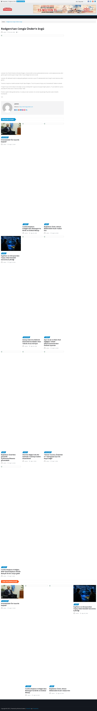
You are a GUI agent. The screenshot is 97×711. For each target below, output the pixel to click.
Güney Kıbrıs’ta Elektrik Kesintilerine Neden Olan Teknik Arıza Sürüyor (31, 341)
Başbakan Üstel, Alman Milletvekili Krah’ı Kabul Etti (53, 228)
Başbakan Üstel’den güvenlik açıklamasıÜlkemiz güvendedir (8, 457)
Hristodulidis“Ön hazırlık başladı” (10, 141)
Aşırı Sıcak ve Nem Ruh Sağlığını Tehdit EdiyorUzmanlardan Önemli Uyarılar (52, 342)
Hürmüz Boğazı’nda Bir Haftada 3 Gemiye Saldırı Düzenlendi (31, 456)
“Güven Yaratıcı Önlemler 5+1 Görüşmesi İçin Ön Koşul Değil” (53, 456)
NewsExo (28, 708)
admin (4, 32)
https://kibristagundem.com (26, 106)
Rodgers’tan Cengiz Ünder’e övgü (14, 21)
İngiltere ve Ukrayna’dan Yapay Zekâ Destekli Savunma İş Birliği (10, 257)
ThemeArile (35, 708)
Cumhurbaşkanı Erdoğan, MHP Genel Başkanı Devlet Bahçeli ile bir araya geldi (11, 571)
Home (3, 21)
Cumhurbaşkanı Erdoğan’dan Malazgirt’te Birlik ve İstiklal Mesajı (31, 228)
